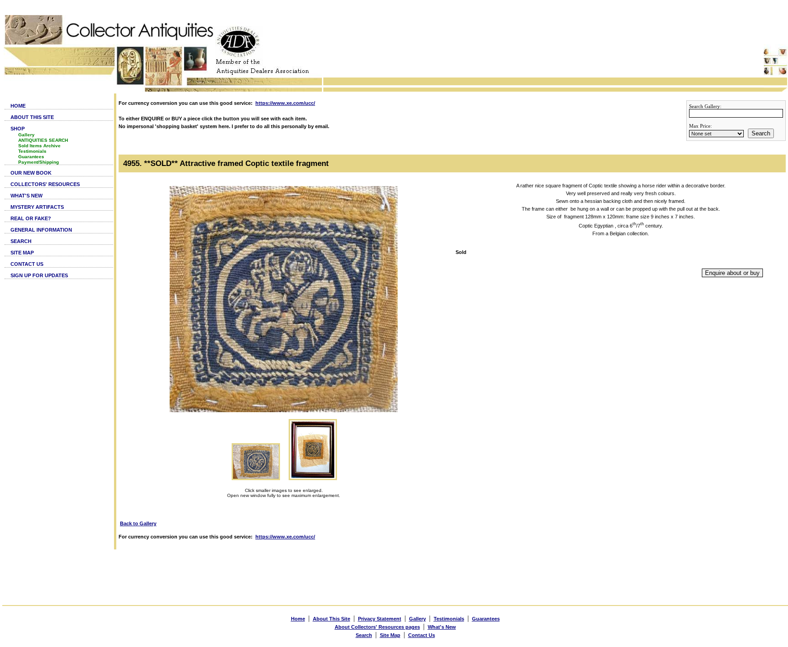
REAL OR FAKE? (30, 218)
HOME (18, 106)
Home (298, 618)
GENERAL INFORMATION (41, 230)
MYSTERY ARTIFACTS (37, 207)
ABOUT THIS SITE (32, 117)
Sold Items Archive (39, 145)
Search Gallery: (705, 106)
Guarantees (31, 156)
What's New (442, 627)
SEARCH (20, 241)
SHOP (17, 128)
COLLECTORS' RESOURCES (45, 184)
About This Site (331, 618)
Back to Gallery (138, 523)
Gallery (26, 134)
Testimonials (32, 151)
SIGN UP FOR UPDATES (39, 275)
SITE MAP (22, 252)
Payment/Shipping (38, 162)
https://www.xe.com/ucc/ (285, 103)
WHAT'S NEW (26, 195)
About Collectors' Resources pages (377, 627)
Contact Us (421, 635)
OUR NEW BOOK (31, 173)
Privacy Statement (379, 618)
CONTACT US (26, 264)
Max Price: (700, 126)
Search (761, 133)
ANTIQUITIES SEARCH (43, 140)
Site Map (390, 635)
